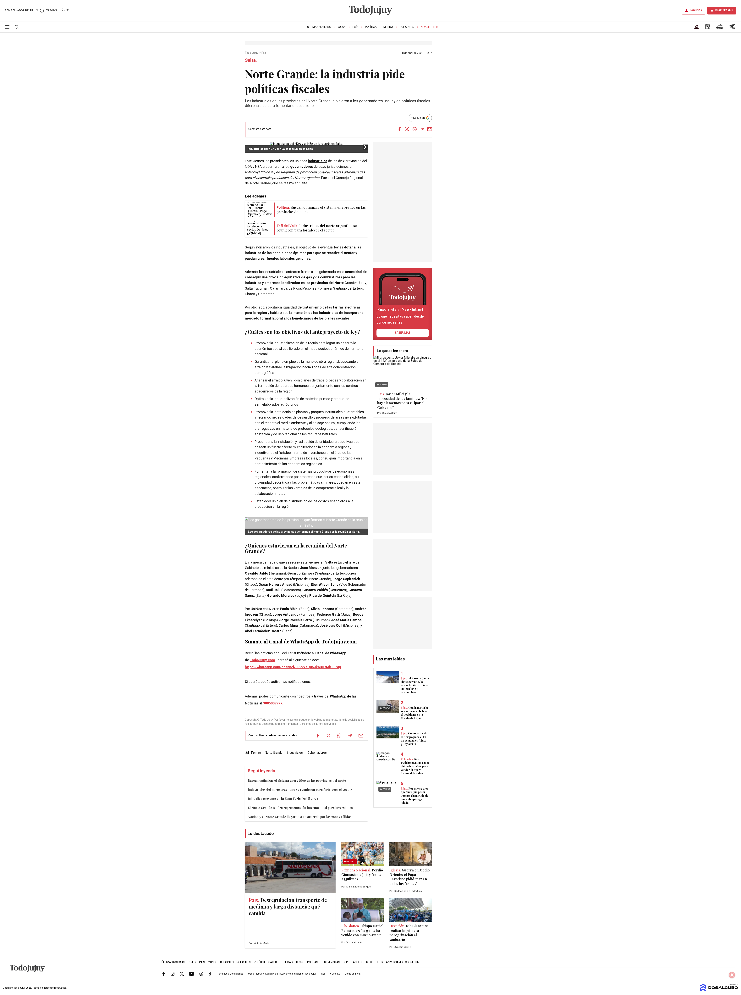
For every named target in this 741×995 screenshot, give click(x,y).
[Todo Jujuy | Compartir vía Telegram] (422, 129)
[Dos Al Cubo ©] (719, 990)
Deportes (227, 962)
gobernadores (301, 166)
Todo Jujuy (252, 53)
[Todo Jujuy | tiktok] (210, 973)
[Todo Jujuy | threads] (201, 973)
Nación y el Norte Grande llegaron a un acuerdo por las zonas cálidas (299, 817)
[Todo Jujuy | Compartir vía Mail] (429, 129)
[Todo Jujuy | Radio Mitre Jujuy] (719, 28)
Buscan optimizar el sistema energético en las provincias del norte (297, 780)
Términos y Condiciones (230, 974)
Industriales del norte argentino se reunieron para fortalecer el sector (300, 789)
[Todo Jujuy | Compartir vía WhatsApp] (414, 129)
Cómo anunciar (353, 974)
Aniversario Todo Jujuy (403, 962)
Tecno (300, 962)
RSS (323, 974)
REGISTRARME (724, 10)
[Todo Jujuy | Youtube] (191, 973)
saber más (402, 332)
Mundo (388, 27)
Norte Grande (274, 752)
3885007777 (272, 703)
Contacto (335, 974)
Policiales (407, 27)
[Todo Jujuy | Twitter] (182, 973)
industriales (317, 161)
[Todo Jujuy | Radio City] (707, 28)
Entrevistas (331, 962)
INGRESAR (696, 10)
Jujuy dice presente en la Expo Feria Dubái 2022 (283, 799)
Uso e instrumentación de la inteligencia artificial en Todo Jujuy (282, 974)
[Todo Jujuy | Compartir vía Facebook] (399, 129)
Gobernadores (317, 752)
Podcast (313, 962)
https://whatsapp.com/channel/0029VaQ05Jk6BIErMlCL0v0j (293, 667)
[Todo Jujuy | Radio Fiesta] (732, 28)
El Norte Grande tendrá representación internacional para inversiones (300, 808)
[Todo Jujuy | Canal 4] (696, 28)
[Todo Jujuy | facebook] (164, 973)
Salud (272, 962)
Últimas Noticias (319, 27)
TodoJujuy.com (262, 660)
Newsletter (429, 27)
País (355, 27)
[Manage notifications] (732, 975)
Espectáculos (353, 962)
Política (371, 27)
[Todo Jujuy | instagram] (173, 973)
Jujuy (342, 27)
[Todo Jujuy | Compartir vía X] (407, 129)
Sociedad (286, 962)
